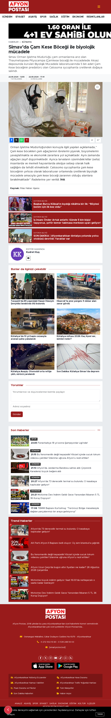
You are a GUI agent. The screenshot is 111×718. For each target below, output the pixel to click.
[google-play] (68, 666)
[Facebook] (40, 658)
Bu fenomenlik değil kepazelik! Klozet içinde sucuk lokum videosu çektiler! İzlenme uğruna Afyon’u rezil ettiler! (65, 456)
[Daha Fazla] (27, 140)
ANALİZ (18, 703)
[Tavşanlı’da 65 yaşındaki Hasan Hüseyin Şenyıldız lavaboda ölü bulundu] (32, 286)
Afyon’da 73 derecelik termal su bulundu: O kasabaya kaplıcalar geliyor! (63, 483)
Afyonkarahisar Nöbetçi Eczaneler (30, 678)
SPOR (43, 17)
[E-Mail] (28, 258)
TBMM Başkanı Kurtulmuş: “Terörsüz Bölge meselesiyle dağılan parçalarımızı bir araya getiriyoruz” (64, 510)
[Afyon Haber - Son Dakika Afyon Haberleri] (19, 7)
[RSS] (70, 658)
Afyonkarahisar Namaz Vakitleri (29, 683)
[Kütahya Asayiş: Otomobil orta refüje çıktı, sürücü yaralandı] (32, 356)
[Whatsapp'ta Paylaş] (21, 140)
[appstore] (43, 666)
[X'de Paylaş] (16, 140)
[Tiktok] (60, 658)
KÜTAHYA (27, 42)
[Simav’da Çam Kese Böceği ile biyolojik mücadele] (56, 109)
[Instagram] (50, 658)
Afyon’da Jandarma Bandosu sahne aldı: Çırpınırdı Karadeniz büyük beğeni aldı (60, 470)
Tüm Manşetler (67, 688)
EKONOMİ (78, 17)
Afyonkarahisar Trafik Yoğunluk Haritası (78, 683)
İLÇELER (91, 703)
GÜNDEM (7, 17)
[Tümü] (99, 430)
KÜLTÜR (82, 703)
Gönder (17, 414)
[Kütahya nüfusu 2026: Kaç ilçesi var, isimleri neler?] (78, 321)
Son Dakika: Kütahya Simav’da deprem (78, 371)
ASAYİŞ (32, 17)
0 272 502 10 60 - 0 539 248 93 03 (57, 642)
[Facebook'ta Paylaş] (11, 140)
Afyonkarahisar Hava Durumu (73, 678)
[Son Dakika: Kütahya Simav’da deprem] (78, 356)
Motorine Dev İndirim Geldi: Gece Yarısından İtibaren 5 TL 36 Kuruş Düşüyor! (65, 496)
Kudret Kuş (33, 252)
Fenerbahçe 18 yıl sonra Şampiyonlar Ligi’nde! (59, 443)
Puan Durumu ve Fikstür (25, 688)
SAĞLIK (54, 17)
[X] (45, 658)
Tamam (100, 714)
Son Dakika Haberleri (23, 694)
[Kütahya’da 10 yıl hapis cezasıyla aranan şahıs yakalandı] (32, 321)
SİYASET (20, 17)
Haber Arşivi (65, 694)
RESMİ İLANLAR (95, 17)
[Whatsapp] (65, 658)
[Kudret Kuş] (17, 254)
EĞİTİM (65, 17)
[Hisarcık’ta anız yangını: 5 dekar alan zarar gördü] (78, 286)
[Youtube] (55, 658)
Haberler (14, 42)
